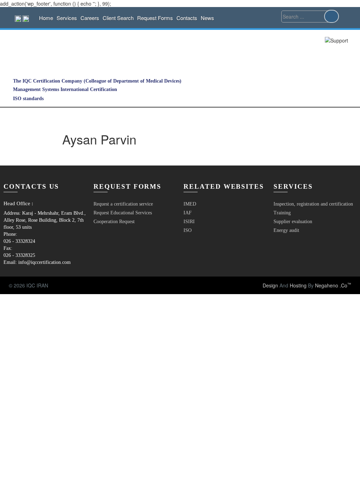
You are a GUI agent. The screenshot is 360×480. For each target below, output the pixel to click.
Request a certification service (123, 204)
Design (270, 285)
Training (282, 212)
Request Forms (155, 17)
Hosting (298, 285)
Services (67, 17)
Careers (90, 17)
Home (46, 17)
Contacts (186, 17)
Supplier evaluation (293, 221)
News (207, 17)
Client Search (118, 17)
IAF (188, 212)
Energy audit (286, 230)
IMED (190, 204)
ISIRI (189, 221)
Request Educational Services (123, 212)
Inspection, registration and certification (313, 204)
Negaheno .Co (333, 285)
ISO (188, 230)
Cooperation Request (114, 221)
